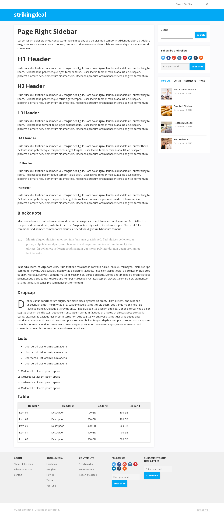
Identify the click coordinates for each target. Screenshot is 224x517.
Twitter (50, 480)
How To (50, 474)
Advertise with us (23, 469)
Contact (18, 474)
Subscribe (197, 66)
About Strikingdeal (23, 464)
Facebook (52, 464)
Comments (190, 81)
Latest (177, 81)
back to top (203, 509)
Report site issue (88, 474)
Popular (165, 81)
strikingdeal (27, 509)
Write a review (86, 469)
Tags (202, 81)
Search (165, 29)
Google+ (51, 469)
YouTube (51, 485)
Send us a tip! (86, 464)
